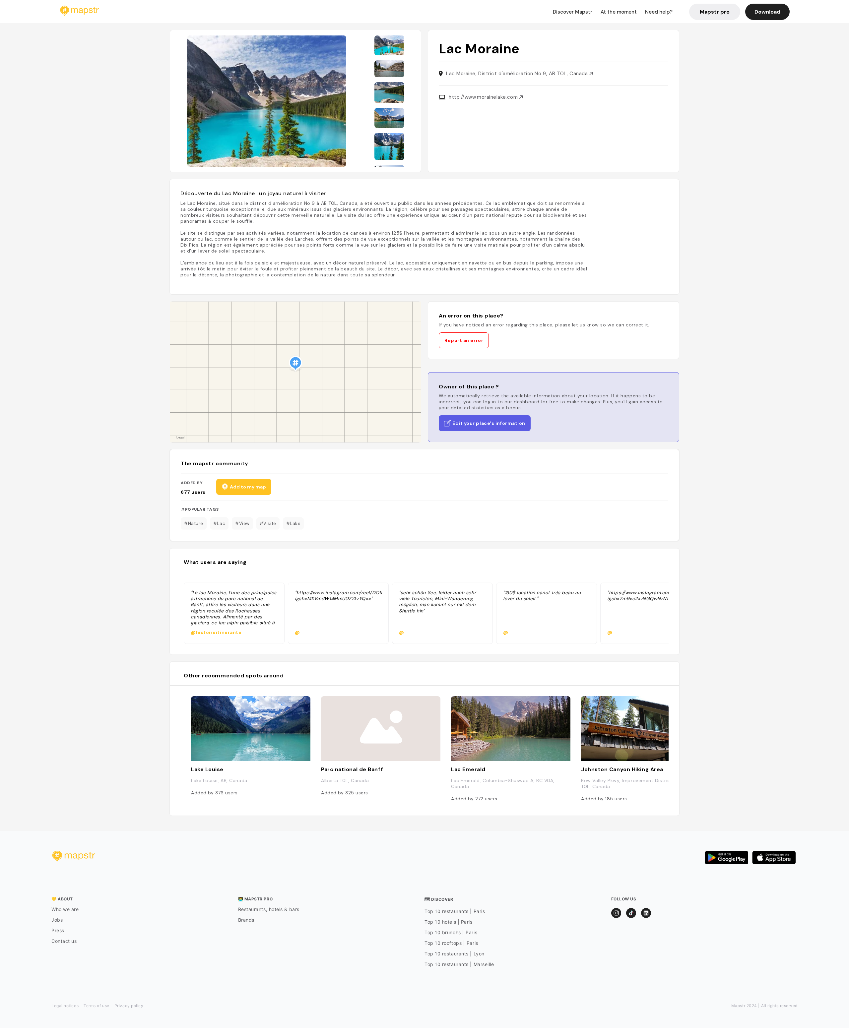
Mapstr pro (715, 11)
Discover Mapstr (572, 12)
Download (767, 11)
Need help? (659, 12)
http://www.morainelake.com (484, 97)
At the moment (619, 12)
